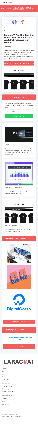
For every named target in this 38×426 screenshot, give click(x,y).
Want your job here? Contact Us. (20, 338)
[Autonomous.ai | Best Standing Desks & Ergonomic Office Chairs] (19, 262)
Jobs (3, 374)
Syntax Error (11, 225)
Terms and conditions (8, 415)
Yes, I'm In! (19, 116)
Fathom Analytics (13, 188)
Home (2, 8)
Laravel (4, 401)
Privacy (18, 415)
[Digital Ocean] (19, 314)
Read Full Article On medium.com (19, 63)
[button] (35, 2)
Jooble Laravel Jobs (8, 391)
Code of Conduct (7, 386)
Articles (9, 8)
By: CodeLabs (17, 416)
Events (4, 377)
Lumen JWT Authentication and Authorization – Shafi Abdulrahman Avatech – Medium (19, 39)
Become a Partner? (19, 322)
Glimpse (8, 145)
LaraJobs (5, 398)
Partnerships (6, 389)
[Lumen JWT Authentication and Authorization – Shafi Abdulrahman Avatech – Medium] (19, 22)
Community (6, 379)
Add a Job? (19, 346)
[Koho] (19, 288)
